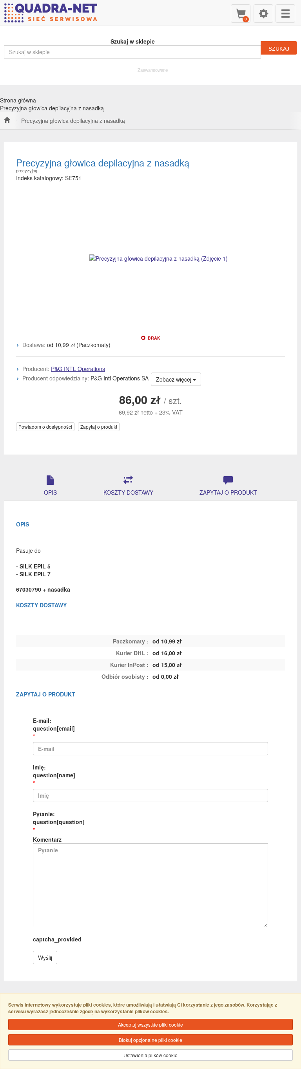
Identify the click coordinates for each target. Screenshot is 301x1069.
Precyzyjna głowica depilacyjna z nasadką (73, 120)
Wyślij (45, 957)
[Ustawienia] (263, 13)
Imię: (54, 771)
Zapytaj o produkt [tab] (228, 492)
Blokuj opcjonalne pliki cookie (150, 1039)
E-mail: (54, 724)
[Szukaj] (279, 48)
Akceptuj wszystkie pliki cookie (150, 1024)
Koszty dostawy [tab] (128, 492)
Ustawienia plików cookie (150, 1055)
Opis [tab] (50, 492)
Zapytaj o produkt (98, 426)
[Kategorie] (285, 13)
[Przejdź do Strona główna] (7, 120)
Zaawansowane (153, 70)
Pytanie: (59, 818)
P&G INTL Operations (78, 369)
